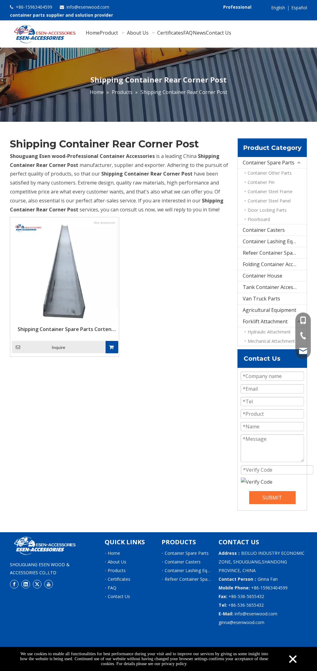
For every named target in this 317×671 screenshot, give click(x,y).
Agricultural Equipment (269, 310)
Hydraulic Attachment (269, 332)
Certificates (119, 579)
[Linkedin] (25, 584)
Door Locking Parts (267, 210)
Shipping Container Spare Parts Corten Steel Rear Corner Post (64, 329)
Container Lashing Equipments (275, 241)
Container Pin (261, 182)
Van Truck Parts (261, 298)
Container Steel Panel (269, 201)
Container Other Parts (270, 173)
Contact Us (119, 596)
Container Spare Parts (268, 162)
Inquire (58, 347)
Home (114, 553)
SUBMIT (272, 497)
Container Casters (264, 230)
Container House (262, 275)
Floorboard (259, 219)
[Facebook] (14, 584)
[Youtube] (48, 584)
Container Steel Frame (270, 191)
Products (117, 570)
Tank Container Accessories (275, 287)
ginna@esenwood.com (241, 622)
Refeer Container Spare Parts (275, 252)
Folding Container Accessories (275, 264)
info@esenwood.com (87, 7)
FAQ (112, 588)
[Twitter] (37, 584)
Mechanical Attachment (271, 341)
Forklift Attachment (265, 321)
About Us (117, 562)
